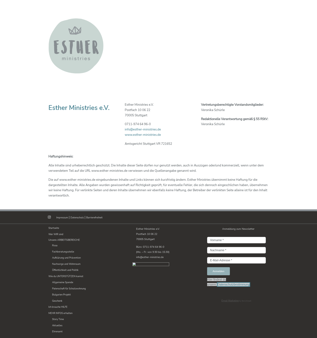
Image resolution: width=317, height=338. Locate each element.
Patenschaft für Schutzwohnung (69, 288)
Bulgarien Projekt (61, 294)
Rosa (54, 245)
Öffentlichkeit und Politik (65, 270)
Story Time (58, 319)
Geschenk (57, 301)
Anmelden (218, 271)
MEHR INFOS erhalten (60, 313)
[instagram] (49, 217)
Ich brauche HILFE (58, 307)
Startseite (53, 228)
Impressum (62, 217)
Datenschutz (77, 217)
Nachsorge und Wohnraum (66, 264)
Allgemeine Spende (62, 282)
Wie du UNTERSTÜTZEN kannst (65, 276)
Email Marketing (230, 300)
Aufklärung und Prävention (66, 257)
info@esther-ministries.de (143, 129)
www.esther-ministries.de (143, 135)
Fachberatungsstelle (63, 251)
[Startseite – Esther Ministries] (149, 9)
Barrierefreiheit (94, 217)
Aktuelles (57, 325)
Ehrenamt (57, 331)
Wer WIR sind (55, 234)
